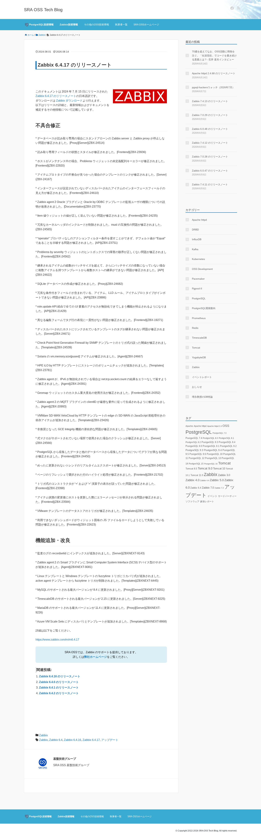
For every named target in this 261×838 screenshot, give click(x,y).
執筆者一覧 (121, 24)
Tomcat (196, 347)
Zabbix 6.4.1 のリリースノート (59, 687)
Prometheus (199, 318)
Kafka (195, 249)
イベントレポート (202, 377)
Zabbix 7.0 (208, 487)
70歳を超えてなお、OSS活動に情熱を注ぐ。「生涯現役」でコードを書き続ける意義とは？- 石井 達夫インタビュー (214, 55)
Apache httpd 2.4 (214, 426)
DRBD (195, 229)
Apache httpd (199, 219)
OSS (225, 426)
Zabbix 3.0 (224, 475)
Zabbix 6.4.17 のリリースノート (56, 95)
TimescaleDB (199, 337)
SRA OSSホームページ (146, 24)
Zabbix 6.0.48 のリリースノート (210, 128)
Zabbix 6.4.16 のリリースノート (59, 676)
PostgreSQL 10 (214, 454)
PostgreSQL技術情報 (41, 24)
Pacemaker (198, 278)
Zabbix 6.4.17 (91, 739)
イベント (212, 496)
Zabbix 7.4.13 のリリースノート (210, 101)
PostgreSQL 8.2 (193, 442)
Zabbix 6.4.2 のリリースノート (59, 693)
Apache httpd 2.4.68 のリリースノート (213, 73)
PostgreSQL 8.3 (210, 442)
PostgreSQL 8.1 (226, 438)
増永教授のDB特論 (202, 396)
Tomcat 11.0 (197, 475)
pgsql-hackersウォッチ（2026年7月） (213, 87)
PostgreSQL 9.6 (197, 454)
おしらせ (197, 386)
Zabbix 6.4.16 (72, 739)
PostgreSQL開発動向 (204, 308)
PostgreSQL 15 (196, 463)
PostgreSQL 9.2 (228, 446)
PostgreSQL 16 (211, 464)
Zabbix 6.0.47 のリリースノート (210, 170)
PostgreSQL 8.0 (210, 438)
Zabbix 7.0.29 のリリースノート (210, 115)
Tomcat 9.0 (205, 468)
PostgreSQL (199, 298)
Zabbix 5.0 (217, 480)
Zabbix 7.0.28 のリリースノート (210, 156)
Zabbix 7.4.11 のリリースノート (210, 184)
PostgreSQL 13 (213, 458)
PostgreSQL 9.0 (194, 446)
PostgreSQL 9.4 (213, 450)
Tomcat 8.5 (191, 468)
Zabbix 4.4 (204, 480)
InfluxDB (196, 239)
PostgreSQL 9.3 (194, 450)
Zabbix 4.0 (192, 480)
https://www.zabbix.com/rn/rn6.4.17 (57, 639)
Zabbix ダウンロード (69, 100)
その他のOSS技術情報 (96, 24)
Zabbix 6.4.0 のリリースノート (59, 682)
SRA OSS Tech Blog (43, 9)
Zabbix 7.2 (219, 488)
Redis (195, 328)
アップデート (109, 739)
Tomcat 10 (219, 468)
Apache (189, 426)
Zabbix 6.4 (55, 739)
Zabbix (43, 735)
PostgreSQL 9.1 (211, 446)
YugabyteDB (199, 357)
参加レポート (207, 501)
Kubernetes (198, 259)
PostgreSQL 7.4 (194, 438)
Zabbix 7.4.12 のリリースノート (210, 142)
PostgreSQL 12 (196, 458)
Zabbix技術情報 (69, 24)
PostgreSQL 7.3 (219, 433)
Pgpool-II (197, 288)
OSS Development (202, 269)
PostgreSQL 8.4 (227, 442)
